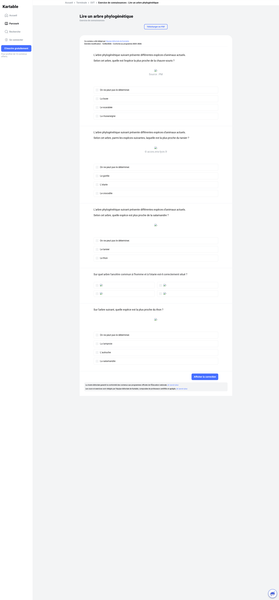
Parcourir (14, 23)
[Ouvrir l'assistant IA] (273, 594)
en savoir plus (173, 385)
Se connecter (16, 39)
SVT (92, 2)
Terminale (81, 2)
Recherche (14, 31)
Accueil (13, 15)
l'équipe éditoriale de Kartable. (117, 41)
